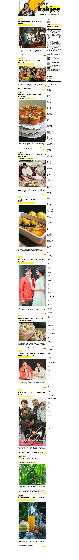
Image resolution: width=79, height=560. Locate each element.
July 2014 (48, 199)
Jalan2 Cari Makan (52, 35)
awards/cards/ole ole (50, 49)
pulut (48, 386)
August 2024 (49, 100)
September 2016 (49, 168)
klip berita (59, 35)
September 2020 (49, 144)
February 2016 (49, 176)
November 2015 (49, 180)
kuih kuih (49, 337)
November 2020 (49, 142)
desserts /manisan (50, 291)
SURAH (59, 54)
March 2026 (48, 94)
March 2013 (48, 218)
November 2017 (49, 155)
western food (59, 44)
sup (48, 406)
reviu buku (53, 54)
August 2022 (48, 119)
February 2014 (49, 205)
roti (47, 42)
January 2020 (49, 149)
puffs (48, 50)
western (49, 415)
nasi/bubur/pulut (50, 38)
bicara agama (56, 43)
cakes (59, 46)
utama (19, 16)
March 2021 (48, 137)
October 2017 (49, 156)
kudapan (55, 45)
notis (48, 373)
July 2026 (48, 89)
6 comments (31, 396)
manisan (49, 357)
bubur (48, 275)
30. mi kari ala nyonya (54, 67)
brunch (48, 45)
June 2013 (48, 215)
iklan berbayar (50, 301)
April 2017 (48, 161)
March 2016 (48, 175)
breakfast (49, 267)
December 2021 (49, 127)
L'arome (52, 45)
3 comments (31, 64)
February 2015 (49, 191)
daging (28, 98)
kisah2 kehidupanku (50, 329)
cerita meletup (30, 16)
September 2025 (49, 95)
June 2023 (48, 108)
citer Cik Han (48, 52)
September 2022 (49, 118)
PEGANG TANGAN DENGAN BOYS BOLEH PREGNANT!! (32, 155)
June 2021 (48, 133)
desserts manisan (50, 292)
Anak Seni (28, 396)
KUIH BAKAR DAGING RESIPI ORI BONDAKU (29, 95)
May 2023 (48, 109)
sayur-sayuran (54, 36)
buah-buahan (49, 271)
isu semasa (28, 64)
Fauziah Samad (22, 64)
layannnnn (49, 44)
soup (56, 54)
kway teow (49, 341)
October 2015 (49, 181)
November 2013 (49, 209)
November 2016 (49, 167)
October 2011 (49, 239)
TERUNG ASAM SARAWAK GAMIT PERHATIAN (29, 61)
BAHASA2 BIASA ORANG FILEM (56, 56)
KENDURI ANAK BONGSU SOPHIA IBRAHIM (29, 22)
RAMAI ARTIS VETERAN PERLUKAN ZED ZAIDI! (31, 393)
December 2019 (49, 150)
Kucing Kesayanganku (56, 47)
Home (48, 422)
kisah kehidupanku (50, 324)
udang (54, 41)
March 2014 (48, 204)
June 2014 (48, 200)
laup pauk (49, 353)
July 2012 (48, 228)
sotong (52, 46)
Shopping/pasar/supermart (50, 53)
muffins (59, 52)
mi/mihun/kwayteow (52, 39)
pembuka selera (57, 49)
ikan (60, 34)
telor (58, 41)
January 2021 (49, 139)
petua (48, 379)
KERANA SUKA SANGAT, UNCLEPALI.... (31, 318)
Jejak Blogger (28, 499)
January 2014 (49, 206)
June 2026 (48, 90)
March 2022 (48, 124)
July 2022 (48, 120)
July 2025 (48, 96)
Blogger (55, 84)
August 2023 (48, 106)
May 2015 (48, 187)
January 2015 (49, 192)
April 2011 (48, 246)
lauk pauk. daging (50, 350)
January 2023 (49, 114)
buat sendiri (58, 51)
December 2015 (49, 179)
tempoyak (51, 50)
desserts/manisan (50, 37)
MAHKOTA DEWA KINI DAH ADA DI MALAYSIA (30, 459)
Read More (44, 55)
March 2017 (48, 162)
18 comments (34, 462)
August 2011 (48, 241)
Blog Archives (57, 26)
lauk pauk (49, 30)
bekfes (48, 263)
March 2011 (48, 247)
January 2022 (49, 126)
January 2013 (49, 221)
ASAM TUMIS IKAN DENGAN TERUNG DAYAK (30, 200)
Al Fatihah (49, 255)
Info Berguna (58, 38)
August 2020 (49, 145)
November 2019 (49, 151)
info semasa (49, 308)
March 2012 (48, 233)
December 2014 (49, 193)
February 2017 (49, 163)
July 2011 (48, 242)
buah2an (55, 46)
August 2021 (48, 132)
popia (48, 382)
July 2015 (48, 185)
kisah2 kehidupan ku (50, 328)
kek (48, 320)
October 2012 (49, 224)
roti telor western (50, 391)
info (48, 305)
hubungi (41, 16)
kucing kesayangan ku (51, 333)
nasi (48, 370)
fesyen (48, 297)
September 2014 (49, 197)
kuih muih (30, 98)
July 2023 (48, 107)
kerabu (56, 53)
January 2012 (49, 235)
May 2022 (48, 121)
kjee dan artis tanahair (57, 42)
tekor (48, 410)
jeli (50, 54)
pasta (48, 374)
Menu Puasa (49, 47)
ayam (58, 32)
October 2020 (49, 143)
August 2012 (48, 227)
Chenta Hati (55, 52)
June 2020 (48, 148)
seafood (59, 45)
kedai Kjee (53, 44)
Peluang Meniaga (50, 375)
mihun (48, 366)
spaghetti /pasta (50, 403)
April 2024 (48, 103)
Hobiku (55, 51)
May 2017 (48, 160)
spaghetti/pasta (57, 48)
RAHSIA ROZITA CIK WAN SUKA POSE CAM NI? (31, 260)
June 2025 (48, 97)
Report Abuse (50, 418)
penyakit (52, 52)
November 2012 (49, 223)
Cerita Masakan (23, 16)
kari (49, 43)
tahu (51, 51)
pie (52, 48)
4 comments (31, 158)
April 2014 (48, 203)
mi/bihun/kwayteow (51, 361)
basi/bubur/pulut (50, 260)
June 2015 (48, 186)
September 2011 (49, 240)
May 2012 (48, 230)
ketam (48, 322)
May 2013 (48, 216)
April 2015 (48, 188)
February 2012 (49, 234)
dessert (49, 288)
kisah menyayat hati (50, 325)
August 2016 (48, 169)
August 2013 (48, 212)
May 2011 (48, 245)
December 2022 (49, 115)
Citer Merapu (49, 284)
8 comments (33, 98)
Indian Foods (49, 304)
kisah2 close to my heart (54, 32)
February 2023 (49, 113)
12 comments (32, 499)
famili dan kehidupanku (55, 40)
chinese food (49, 34)
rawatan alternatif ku (29, 462)
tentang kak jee (36, 16)
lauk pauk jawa (56, 33)
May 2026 (48, 91)
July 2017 (48, 157)
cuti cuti (48, 51)
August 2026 (49, 88)
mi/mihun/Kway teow (51, 362)
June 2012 (48, 229)
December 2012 (49, 222)
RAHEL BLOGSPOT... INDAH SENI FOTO (31, 498)
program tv (49, 41)
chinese (49, 280)
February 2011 (49, 248)
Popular (49, 26)
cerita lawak (49, 277)
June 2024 (48, 102)
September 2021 (49, 131)
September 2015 (49, 182)
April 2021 (48, 136)
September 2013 (49, 211)
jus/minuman (49, 48)
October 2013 (49, 210)
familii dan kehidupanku (51, 296)
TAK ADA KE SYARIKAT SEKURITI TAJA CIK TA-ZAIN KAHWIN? (31, 354)
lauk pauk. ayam (50, 349)
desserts (49, 289)
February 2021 (49, 138)
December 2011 (49, 236)
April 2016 (48, 174)
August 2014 (48, 198)
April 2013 (48, 217)
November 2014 (49, 194)
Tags (52, 26)
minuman (49, 367)
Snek (27, 320)
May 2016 (48, 173)
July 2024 (48, 101)
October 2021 (49, 130)
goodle (49, 428)
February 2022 (49, 125)
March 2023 (48, 112)
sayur (49, 46)
